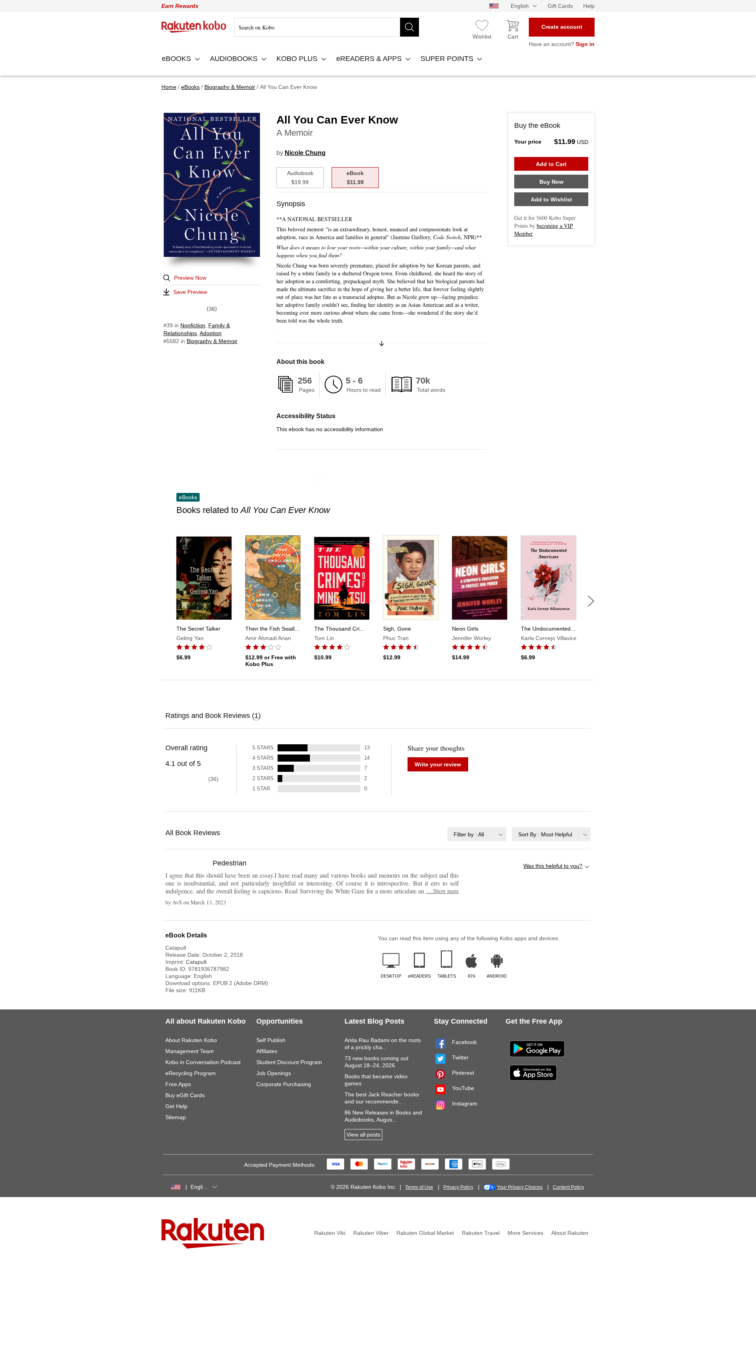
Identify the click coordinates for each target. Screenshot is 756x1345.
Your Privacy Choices (520, 1187)
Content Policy (568, 1187)
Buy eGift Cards (185, 1095)
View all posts (363, 1134)
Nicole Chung (305, 152)
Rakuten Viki (329, 1233)
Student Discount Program (289, 1062)
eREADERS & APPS (370, 59)
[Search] (409, 27)
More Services (525, 1233)
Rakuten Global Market (425, 1233)
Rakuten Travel (481, 1233)
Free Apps (178, 1084)
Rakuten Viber (371, 1233)
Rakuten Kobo (193, 26)
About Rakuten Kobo (191, 1040)
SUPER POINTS (448, 59)
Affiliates (266, 1051)
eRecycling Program (190, 1073)
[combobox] (476, 834)
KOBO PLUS (297, 59)
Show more (442, 891)
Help (589, 6)
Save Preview (190, 292)
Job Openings (273, 1073)
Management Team (189, 1051)
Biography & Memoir (212, 341)
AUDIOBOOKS (234, 59)
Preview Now (190, 278)
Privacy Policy (458, 1187)
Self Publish (270, 1040)
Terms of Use (419, 1187)
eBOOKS (177, 59)
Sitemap (175, 1117)
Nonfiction (192, 325)
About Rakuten (569, 1233)
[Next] (591, 601)
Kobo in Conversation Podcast (203, 1062)
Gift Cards (560, 6)
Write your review (438, 764)
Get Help (176, 1106)
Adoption (211, 333)
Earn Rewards (179, 6)
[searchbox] (326, 27)
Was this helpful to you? (552, 866)
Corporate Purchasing (283, 1084)
